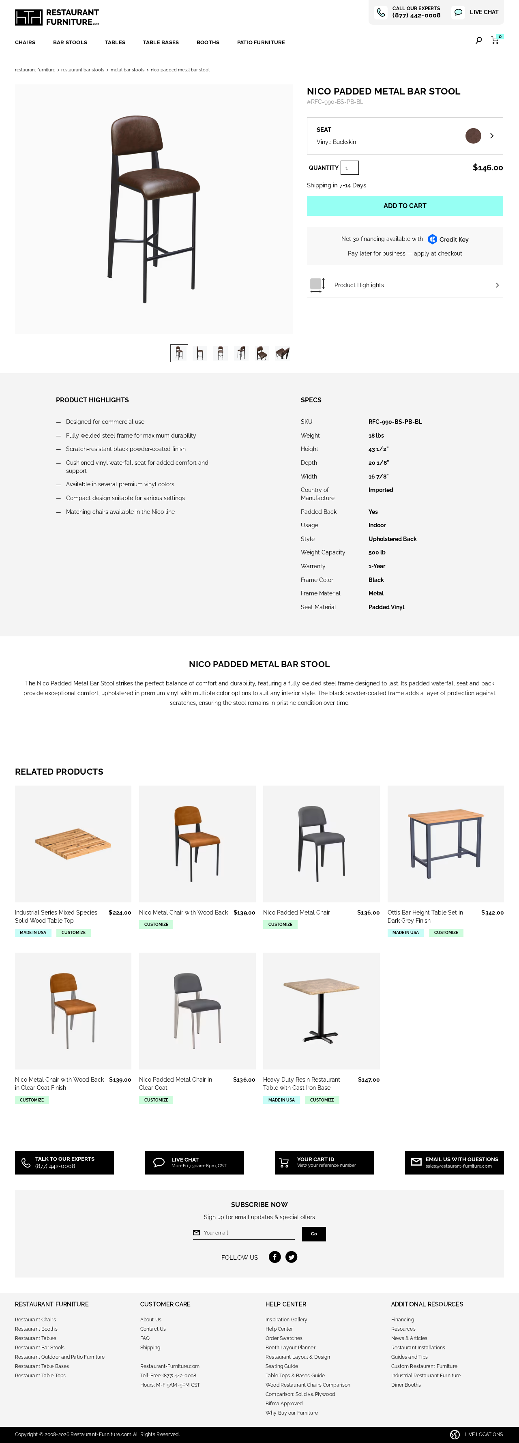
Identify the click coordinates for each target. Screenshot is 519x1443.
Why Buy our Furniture (292, 1413)
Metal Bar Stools (127, 70)
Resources (403, 1329)
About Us (150, 1320)
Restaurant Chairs (35, 1320)
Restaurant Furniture (57, 17)
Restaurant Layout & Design (298, 1357)
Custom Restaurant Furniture (424, 1366)
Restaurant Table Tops (40, 1376)
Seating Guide (282, 1366)
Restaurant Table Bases (42, 1366)
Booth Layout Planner (290, 1348)
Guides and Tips (409, 1357)
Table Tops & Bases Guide (295, 1376)
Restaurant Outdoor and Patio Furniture (60, 1357)
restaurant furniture (35, 70)
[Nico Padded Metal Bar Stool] (179, 353)
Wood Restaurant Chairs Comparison (308, 1385)
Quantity (324, 168)
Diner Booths (406, 1385)
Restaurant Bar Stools (82, 70)
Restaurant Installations (418, 1348)
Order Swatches (284, 1338)
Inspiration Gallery (286, 1320)
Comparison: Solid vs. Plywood (300, 1394)
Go (314, 1234)
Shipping (150, 1348)
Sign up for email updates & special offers (259, 1217)
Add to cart (405, 206)
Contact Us (153, 1329)
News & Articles (409, 1338)
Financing (402, 1320)
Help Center (279, 1329)
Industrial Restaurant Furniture (426, 1376)
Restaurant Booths (36, 1329)
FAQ (145, 1338)
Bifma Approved (284, 1403)
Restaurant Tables (35, 1338)
